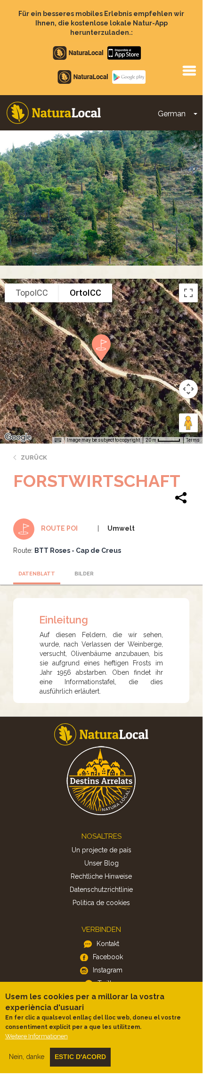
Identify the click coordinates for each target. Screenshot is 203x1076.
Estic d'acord (80, 1056)
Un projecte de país (101, 850)
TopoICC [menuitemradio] (32, 293)
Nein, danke (26, 1056)
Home (54, 113)
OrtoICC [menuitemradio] (85, 293)
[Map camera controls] (188, 389)
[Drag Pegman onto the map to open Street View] (188, 422)
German (172, 113)
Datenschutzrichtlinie (101, 889)
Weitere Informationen (36, 1036)
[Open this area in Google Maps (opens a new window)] (17, 437)
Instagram (107, 970)
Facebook (108, 957)
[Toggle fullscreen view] (188, 292)
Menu (189, 70)
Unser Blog (101, 863)
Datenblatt (36, 574)
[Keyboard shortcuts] (58, 440)
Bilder (84, 574)
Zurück (34, 457)
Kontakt (108, 943)
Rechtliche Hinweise (101, 876)
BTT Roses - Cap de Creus (77, 550)
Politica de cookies (101, 902)
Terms (193, 440)
